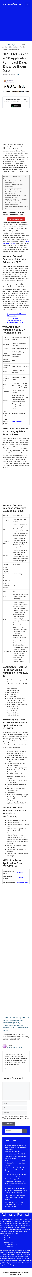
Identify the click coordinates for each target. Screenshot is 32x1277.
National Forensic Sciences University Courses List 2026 (15, 192)
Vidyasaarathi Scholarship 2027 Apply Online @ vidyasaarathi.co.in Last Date (16, 1184)
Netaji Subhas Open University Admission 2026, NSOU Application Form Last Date (15, 1027)
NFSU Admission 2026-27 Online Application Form (15, 178)
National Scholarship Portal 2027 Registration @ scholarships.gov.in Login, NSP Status (15, 1156)
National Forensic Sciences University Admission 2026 (15, 181)
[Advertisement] (16, 25)
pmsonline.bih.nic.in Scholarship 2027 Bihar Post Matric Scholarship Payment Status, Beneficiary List (16, 1190)
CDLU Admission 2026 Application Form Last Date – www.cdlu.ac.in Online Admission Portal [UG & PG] (15, 1020)
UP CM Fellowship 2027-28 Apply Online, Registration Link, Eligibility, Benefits (16, 1197)
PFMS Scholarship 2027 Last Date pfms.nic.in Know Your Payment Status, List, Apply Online (15, 1177)
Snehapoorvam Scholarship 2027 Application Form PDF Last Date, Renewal (15, 1163)
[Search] (24, 1131)
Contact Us (7, 1238)
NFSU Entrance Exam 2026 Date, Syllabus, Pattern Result (14, 189)
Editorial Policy (8, 1242)
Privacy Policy (8, 1246)
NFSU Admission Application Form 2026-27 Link (16, 207)
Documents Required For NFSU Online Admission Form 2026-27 (15, 196)
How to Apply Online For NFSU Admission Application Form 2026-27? (16, 200)
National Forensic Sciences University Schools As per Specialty (15, 203)
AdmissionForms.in (11, 4)
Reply (6, 1068)
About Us (7, 1236)
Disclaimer (7, 1240)
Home (4, 45)
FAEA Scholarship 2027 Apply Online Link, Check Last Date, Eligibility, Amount (14, 1204)
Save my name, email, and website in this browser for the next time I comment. (17, 1117)
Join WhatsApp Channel (16, 219)
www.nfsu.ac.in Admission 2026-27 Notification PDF (14, 185)
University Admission (14, 45)
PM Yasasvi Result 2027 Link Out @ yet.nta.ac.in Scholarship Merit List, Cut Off (15, 1170)
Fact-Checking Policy (10, 1244)
